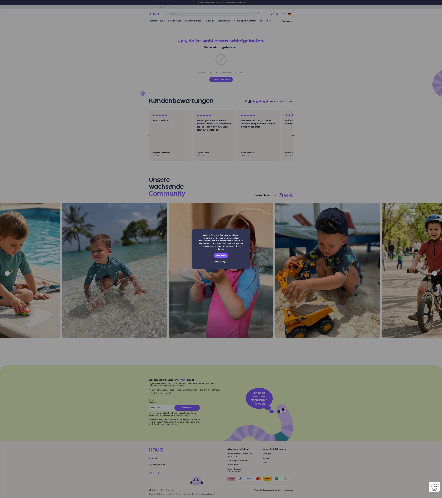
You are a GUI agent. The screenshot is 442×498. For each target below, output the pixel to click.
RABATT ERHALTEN (238, 263)
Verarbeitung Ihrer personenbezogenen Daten (234, 271)
